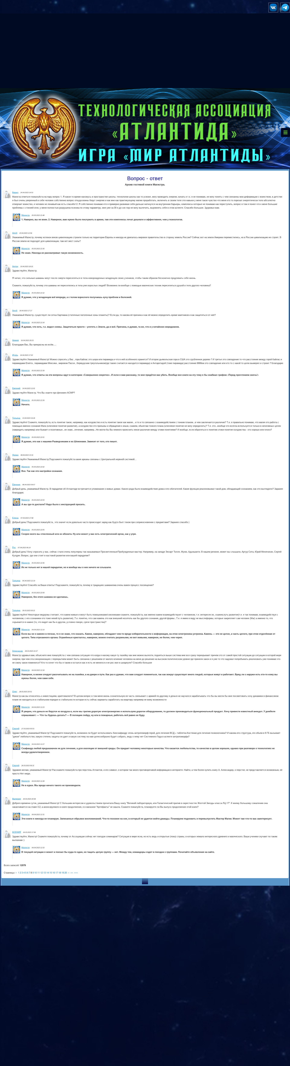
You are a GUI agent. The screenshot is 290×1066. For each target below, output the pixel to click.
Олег (14, 691)
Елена (15, 518)
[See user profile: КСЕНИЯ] (7, 836)
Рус (14, 547)
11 (38, 872)
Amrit (14, 233)
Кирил (15, 192)
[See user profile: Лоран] (7, 459)
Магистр (25, 215)
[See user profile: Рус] (7, 552)
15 (50, 872)
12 (41, 872)
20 (65, 872)
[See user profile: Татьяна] (7, 422)
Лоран (15, 455)
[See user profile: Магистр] (16, 219)
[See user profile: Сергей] (7, 733)
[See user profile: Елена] (7, 522)
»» (72, 872)
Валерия (16, 799)
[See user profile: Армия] (7, 345)
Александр (17, 651)
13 (44, 872)
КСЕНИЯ (16, 832)
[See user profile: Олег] (7, 696)
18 (59, 872)
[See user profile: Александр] (7, 655)
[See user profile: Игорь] (7, 359)
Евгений (16, 388)
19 (62, 872)
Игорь (15, 355)
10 (35, 872)
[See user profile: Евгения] (7, 489)
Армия (15, 340)
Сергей (15, 728)
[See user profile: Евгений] (7, 393)
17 (56, 872)
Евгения (16, 484)
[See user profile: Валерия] (7, 803)
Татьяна (16, 418)
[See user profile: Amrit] (7, 237)
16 (53, 872)
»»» (76, 872)
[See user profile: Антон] (7, 271)
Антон (15, 266)
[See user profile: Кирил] (7, 197)
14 (47, 872)
